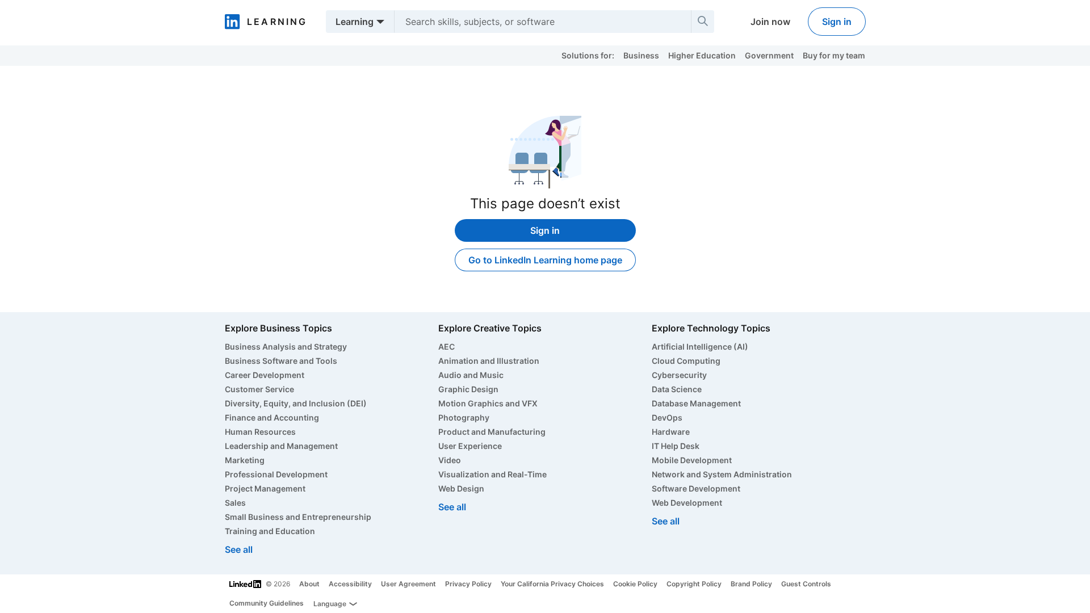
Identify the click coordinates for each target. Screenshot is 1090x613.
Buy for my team (834, 55)
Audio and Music (471, 375)
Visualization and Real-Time (492, 474)
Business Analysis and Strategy (286, 346)
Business (641, 55)
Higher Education (702, 55)
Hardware (671, 431)
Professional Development (276, 474)
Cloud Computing (686, 361)
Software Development (696, 488)
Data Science (677, 389)
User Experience (470, 446)
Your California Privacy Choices (552, 584)
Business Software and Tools (281, 361)
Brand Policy (751, 584)
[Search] (702, 21)
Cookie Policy (635, 584)
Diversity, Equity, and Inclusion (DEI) (296, 403)
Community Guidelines (266, 603)
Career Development (264, 375)
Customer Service (259, 389)
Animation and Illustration (488, 361)
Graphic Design (468, 389)
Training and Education (270, 531)
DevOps (667, 417)
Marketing (245, 460)
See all (239, 549)
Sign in (837, 21)
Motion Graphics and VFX (488, 403)
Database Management (696, 403)
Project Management (265, 488)
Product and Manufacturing (492, 431)
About (309, 584)
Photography (463, 417)
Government (769, 55)
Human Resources (260, 431)
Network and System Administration (722, 474)
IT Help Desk (675, 446)
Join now (770, 21)
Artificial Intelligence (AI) (700, 346)
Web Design (461, 488)
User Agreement (408, 584)
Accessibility (350, 584)
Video (449, 460)
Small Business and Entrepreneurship (298, 517)
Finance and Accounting (272, 417)
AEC (446, 346)
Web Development (687, 502)
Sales (235, 502)
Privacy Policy (468, 584)
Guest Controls (806, 584)
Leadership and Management (281, 446)
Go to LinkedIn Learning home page (545, 260)
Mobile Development (692, 460)
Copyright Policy (694, 584)
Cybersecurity (679, 375)
